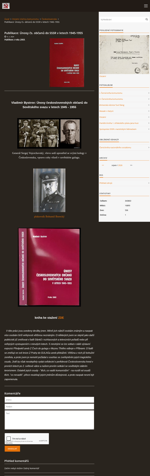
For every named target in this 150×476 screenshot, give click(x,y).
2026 (120, 165)
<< (103, 165)
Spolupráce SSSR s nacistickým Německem (117, 129)
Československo (49, 19)
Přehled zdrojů (105, 183)
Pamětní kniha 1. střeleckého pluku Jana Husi (118, 123)
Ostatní (102, 76)
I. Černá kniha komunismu (110, 93)
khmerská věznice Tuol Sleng (111, 105)
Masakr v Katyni (106, 111)
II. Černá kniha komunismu (111, 99)
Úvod (6, 19)
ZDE (61, 317)
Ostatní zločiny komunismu (25, 19)
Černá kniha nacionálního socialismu (115, 147)
